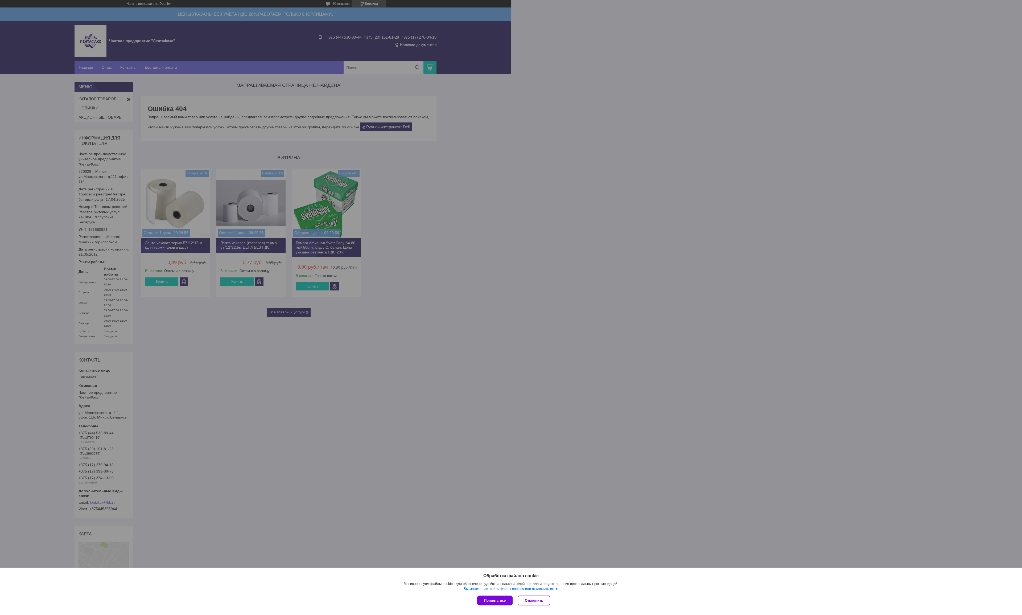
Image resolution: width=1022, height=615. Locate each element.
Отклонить (534, 600)
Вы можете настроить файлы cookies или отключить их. (509, 589)
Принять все (495, 600)
